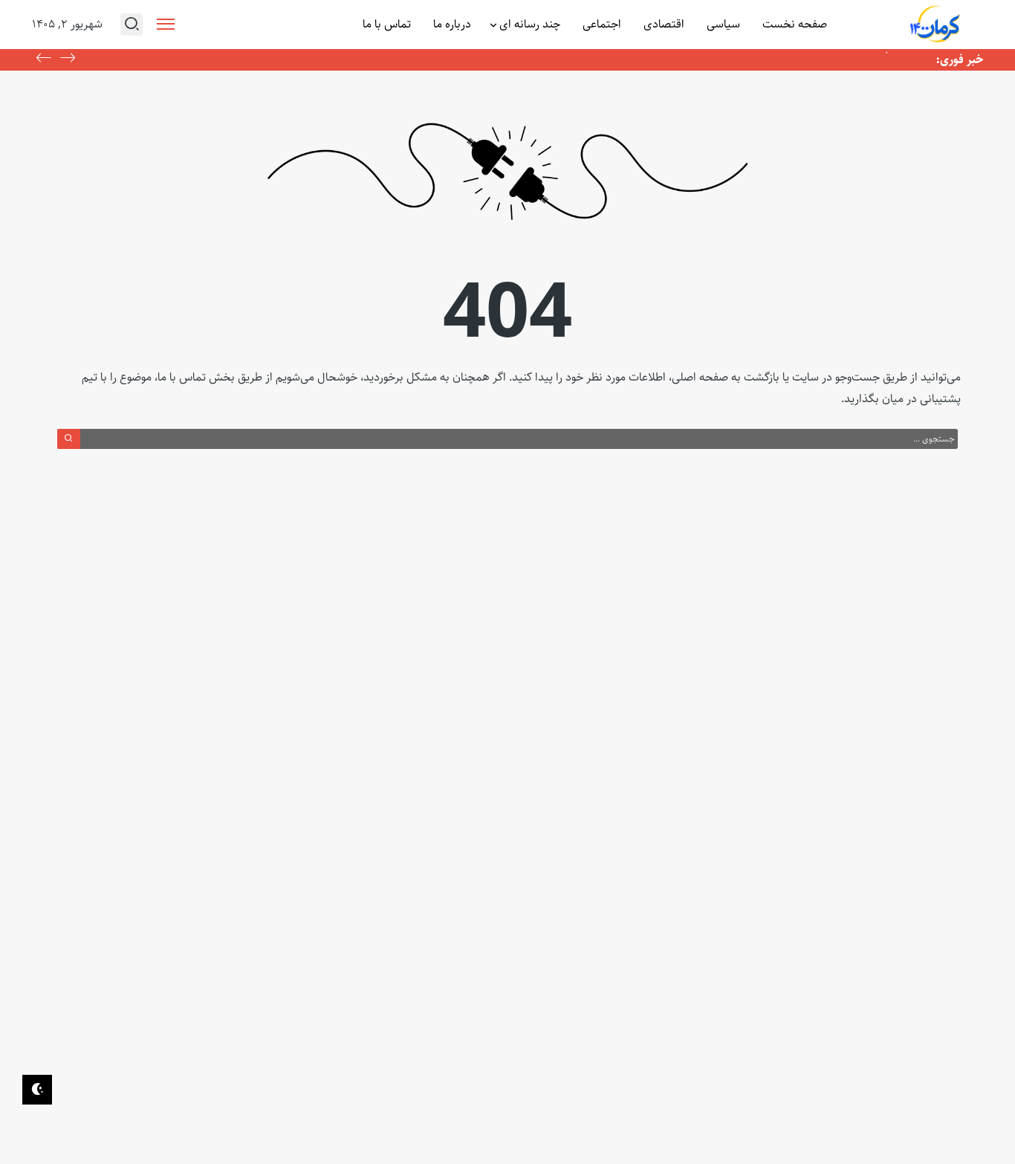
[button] (44, 59)
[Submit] (68, 438)
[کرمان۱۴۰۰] (935, 25)
